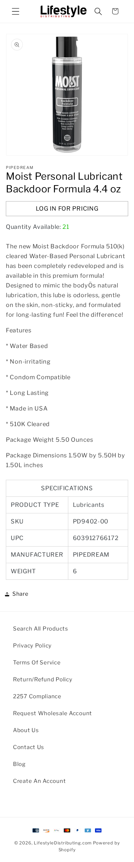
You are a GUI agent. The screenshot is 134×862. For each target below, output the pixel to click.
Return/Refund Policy (42, 679)
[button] (15, 11)
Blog (19, 764)
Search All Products (40, 628)
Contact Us (28, 747)
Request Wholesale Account (52, 713)
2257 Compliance (37, 696)
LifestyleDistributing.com (63, 842)
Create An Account (39, 781)
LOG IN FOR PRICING (67, 208)
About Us (26, 730)
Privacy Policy (32, 645)
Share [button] (20, 594)
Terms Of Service (37, 662)
